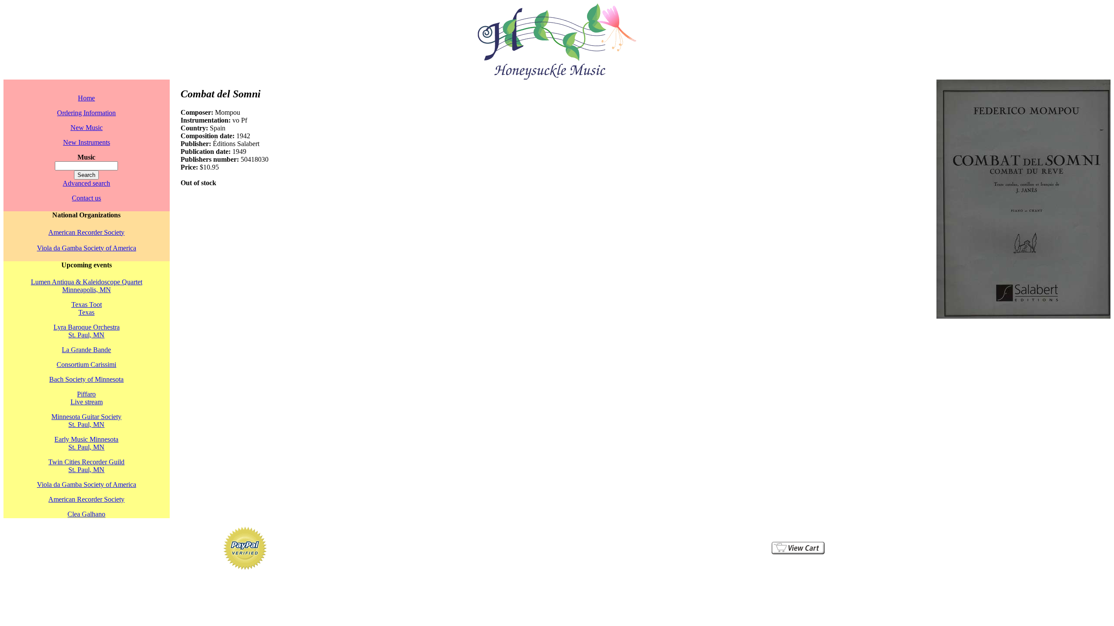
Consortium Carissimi (86, 364)
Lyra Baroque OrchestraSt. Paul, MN (87, 331)
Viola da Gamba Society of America (86, 248)
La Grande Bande (86, 349)
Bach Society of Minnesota (86, 379)
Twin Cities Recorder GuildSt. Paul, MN (86, 465)
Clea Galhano (86, 514)
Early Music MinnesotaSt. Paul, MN (86, 443)
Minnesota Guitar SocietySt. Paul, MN (86, 420)
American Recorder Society (86, 232)
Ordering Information (86, 113)
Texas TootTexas (86, 308)
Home (86, 98)
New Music (86, 127)
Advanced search (86, 183)
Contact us (86, 198)
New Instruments (86, 142)
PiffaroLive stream (86, 398)
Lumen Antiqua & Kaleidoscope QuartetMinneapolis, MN (86, 285)
